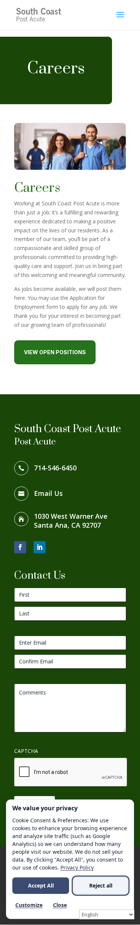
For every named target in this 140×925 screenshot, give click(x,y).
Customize (29, 905)
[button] (120, 19)
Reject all (100, 885)
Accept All (41, 885)
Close (60, 905)
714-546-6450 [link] (55, 467)
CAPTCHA (26, 750)
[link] (40, 14)
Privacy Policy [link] (77, 867)
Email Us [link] (48, 493)
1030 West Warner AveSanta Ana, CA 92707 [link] (71, 521)
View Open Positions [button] (55, 352)
